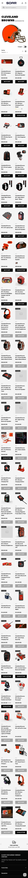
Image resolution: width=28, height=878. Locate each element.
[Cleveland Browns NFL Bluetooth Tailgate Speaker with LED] (21, 532)
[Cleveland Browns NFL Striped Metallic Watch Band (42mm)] (7, 346)
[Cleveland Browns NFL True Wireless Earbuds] (7, 438)
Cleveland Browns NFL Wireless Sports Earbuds (6, 136)
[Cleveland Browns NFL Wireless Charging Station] (21, 468)
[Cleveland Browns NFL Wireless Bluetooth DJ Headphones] (7, 314)
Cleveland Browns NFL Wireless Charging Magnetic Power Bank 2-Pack (20, 510)
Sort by (3, 50)
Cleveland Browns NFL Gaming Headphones (6, 791)
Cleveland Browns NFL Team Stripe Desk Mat (20, 637)
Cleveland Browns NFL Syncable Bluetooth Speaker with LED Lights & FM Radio (6, 511)
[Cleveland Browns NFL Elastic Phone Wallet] (21, 596)
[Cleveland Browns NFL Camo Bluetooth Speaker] (21, 564)
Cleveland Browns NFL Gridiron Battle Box (20, 449)
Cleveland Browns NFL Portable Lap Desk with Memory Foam (6, 388)
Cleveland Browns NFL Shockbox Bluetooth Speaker (20, 291)
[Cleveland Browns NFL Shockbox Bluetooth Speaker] (21, 280)
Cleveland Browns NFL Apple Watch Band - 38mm (20, 197)
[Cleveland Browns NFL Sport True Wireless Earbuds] (21, 155)
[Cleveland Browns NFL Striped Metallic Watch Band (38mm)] (21, 346)
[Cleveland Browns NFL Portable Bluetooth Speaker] (21, 376)
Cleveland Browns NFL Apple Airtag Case (20, 419)
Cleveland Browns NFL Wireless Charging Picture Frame (6, 576)
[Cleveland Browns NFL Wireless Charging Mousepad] (21, 812)
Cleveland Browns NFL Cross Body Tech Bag (6, 667)
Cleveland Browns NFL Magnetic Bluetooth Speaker (20, 73)
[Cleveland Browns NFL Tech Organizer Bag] (21, 125)
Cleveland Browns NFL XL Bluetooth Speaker (20, 257)
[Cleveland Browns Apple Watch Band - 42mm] (7, 186)
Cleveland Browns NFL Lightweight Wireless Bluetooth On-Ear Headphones (20, 326)
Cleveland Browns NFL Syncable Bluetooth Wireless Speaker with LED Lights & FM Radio (6, 730)
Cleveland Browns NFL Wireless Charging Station (20, 479)
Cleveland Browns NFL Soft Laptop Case (7, 226)
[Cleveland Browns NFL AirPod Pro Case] (21, 716)
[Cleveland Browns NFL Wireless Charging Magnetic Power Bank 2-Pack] (21, 498)
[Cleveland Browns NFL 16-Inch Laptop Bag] (7, 155)
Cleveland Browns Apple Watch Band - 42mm (6, 197)
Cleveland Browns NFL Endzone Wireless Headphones (7, 543)
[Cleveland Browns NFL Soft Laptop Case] (7, 216)
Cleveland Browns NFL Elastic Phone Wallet (20, 607)
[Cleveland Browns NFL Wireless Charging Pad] (7, 468)
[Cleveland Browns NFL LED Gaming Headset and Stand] (7, 686)
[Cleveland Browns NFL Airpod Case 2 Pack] (21, 750)
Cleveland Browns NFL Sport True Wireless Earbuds (20, 167)
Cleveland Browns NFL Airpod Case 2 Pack (20, 761)
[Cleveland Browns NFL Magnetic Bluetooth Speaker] (21, 61)
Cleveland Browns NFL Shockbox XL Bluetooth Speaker (20, 227)
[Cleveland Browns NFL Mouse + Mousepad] (21, 686)
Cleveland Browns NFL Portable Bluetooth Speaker (20, 387)
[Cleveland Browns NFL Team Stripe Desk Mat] (21, 626)
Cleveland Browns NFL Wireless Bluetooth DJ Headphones (6, 326)
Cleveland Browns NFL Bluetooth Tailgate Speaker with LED (21, 544)
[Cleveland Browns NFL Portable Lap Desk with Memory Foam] (7, 376)
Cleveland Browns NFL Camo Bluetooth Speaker (20, 575)
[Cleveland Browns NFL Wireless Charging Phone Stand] (21, 92)
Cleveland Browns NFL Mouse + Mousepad (20, 697)
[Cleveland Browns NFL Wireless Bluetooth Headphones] (21, 780)
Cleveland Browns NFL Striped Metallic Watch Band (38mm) (20, 357)
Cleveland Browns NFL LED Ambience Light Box (6, 823)
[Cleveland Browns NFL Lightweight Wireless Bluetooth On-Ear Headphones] (21, 314)
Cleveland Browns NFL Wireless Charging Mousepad (20, 823)
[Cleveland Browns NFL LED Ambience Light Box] (7, 812)
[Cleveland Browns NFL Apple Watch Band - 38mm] (21, 186)
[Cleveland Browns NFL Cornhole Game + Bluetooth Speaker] (21, 656)
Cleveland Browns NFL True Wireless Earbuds (6, 449)
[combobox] (14, 7)
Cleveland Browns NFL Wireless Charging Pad (6, 479)
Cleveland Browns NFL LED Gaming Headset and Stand (6, 697)
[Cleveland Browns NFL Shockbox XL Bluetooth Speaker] (21, 216)
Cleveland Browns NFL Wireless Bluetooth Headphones (20, 792)
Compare (20, 46)
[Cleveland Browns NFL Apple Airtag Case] (21, 408)
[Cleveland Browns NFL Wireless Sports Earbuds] (7, 125)
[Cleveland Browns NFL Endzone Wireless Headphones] (7, 532)
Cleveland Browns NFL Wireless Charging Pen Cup (6, 103)
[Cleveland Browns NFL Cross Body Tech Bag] (7, 656)
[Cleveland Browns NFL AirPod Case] (7, 596)
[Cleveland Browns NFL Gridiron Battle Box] (21, 438)
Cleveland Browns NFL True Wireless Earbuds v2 (6, 257)
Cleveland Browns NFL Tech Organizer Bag (20, 137)
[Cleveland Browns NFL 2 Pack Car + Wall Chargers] (7, 750)
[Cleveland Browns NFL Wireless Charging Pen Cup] (7, 91)
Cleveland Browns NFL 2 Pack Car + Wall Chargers (6, 761)
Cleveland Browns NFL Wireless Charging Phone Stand (20, 104)
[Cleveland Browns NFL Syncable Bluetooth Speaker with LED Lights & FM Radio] (7, 498)
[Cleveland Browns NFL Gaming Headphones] (7, 780)
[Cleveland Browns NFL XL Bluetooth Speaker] (21, 246)
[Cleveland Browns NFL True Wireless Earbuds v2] (7, 246)
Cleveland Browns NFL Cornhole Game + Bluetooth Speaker (21, 667)
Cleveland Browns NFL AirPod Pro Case (20, 727)
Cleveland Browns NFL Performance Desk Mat (6, 73)
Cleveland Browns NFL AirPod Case (6, 606)
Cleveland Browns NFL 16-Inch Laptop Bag (6, 167)
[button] (25, 3)
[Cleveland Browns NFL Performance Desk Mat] (7, 61)
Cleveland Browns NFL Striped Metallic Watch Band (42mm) (6, 357)
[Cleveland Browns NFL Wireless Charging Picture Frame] (7, 564)
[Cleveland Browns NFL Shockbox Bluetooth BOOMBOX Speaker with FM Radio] (7, 280)
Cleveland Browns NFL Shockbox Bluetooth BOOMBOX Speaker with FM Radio (6, 293)
